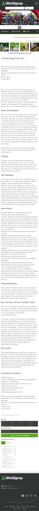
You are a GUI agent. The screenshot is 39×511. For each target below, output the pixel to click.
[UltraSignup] (12, 3)
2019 (21, 425)
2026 (3, 423)
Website (6, 31)
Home (6, 506)
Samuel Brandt (8, 450)
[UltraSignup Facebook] (27, 495)
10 (25, 53)
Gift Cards (12, 506)
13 (30, 53)
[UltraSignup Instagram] (31, 495)
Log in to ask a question (19, 435)
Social (27, 31)
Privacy (24, 508)
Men (3, 443)
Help (27, 506)
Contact (32, 506)
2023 (30, 423)
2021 (12, 425)
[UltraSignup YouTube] (22, 495)
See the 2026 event (32, 41)
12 (28, 53)
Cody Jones (7, 467)
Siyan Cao (6, 448)
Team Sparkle (6, 431)
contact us (11, 486)
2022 (3, 425)
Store (23, 506)
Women (8, 443)
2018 (30, 425)
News (18, 506)
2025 (12, 423)
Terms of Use (17, 508)
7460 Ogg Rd (6, 15)
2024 (21, 423)
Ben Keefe (7, 446)
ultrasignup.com (12, 488)
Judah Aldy (7, 452)
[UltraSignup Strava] (35, 495)
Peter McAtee (7, 463)
